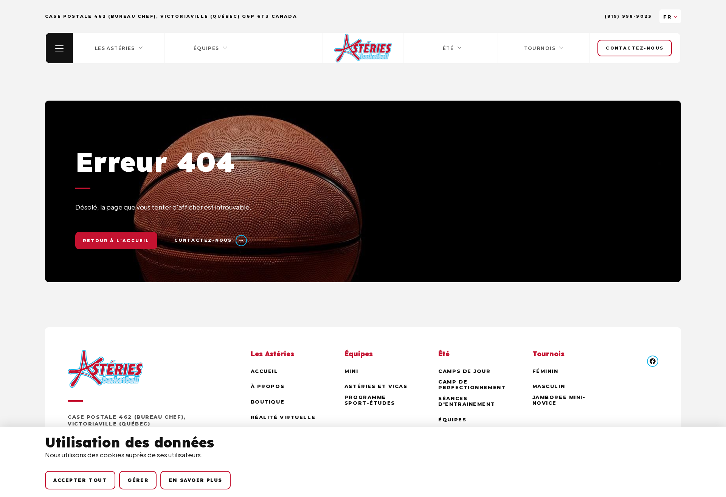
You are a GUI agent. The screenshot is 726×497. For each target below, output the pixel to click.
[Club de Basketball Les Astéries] (363, 48)
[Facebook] (652, 361)
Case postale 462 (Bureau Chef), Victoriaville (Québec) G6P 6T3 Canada (127, 423)
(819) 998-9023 (628, 16)
